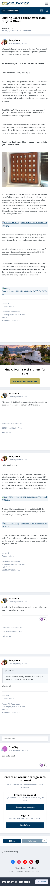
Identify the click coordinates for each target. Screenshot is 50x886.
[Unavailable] (25, 169)
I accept (43, 881)
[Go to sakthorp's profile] (4, 395)
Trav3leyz (14, 747)
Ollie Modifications (23, 31)
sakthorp (14, 393)
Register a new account (25, 807)
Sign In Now (25, 825)
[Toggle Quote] (6, 670)
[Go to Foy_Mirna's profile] (4, 42)
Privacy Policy (20, 868)
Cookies (32, 868)
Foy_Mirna (8, 28)
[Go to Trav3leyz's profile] (4, 749)
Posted (18, 43)
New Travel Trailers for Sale (25, 381)
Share (12, 841)
